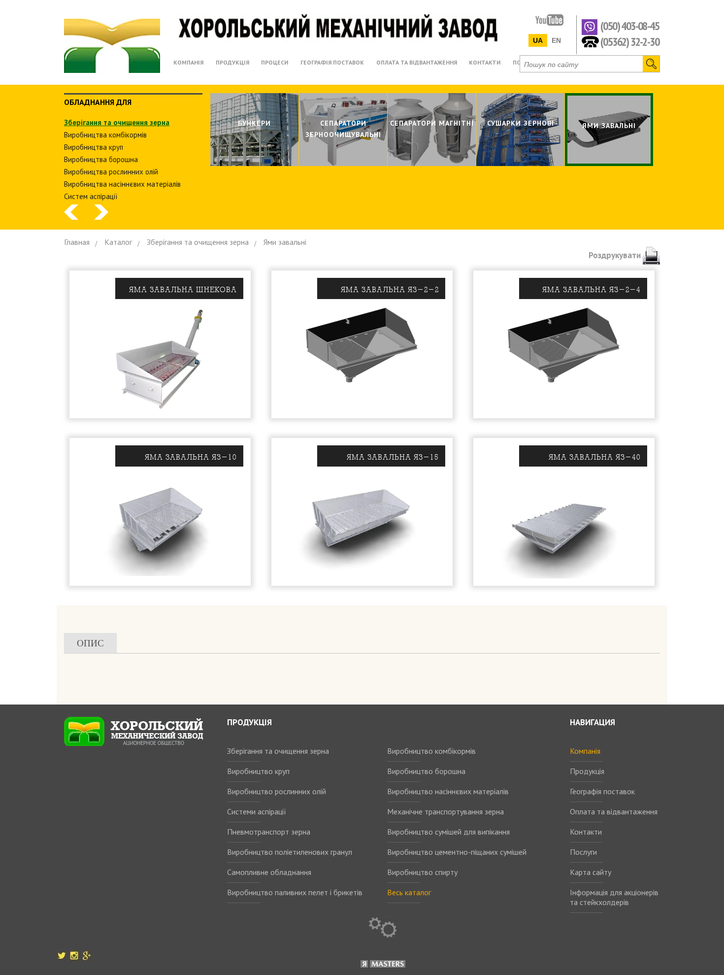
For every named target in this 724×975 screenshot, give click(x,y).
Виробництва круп (93, 147)
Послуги (583, 852)
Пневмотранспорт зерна (268, 832)
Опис (90, 643)
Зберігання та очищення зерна (278, 751)
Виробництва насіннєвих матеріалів (122, 184)
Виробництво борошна (426, 771)
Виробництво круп (258, 771)
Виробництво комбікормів (431, 751)
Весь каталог (409, 892)
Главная (77, 242)
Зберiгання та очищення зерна (116, 122)
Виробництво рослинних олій (276, 791)
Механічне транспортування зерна (445, 811)
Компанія (585, 751)
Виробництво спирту (422, 872)
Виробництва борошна (101, 159)
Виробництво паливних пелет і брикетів (294, 892)
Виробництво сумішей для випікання (448, 832)
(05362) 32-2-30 (629, 41)
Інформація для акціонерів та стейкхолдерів (614, 897)
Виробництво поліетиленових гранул (289, 852)
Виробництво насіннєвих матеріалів (448, 791)
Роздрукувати (616, 255)
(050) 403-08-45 (629, 26)
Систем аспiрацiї (91, 196)
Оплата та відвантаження (614, 811)
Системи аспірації (256, 811)
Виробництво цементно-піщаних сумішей (457, 852)
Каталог (118, 242)
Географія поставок (602, 791)
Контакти (586, 832)
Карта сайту (590, 872)
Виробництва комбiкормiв (105, 134)
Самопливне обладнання (269, 872)
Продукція (587, 771)
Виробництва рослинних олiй (111, 171)
